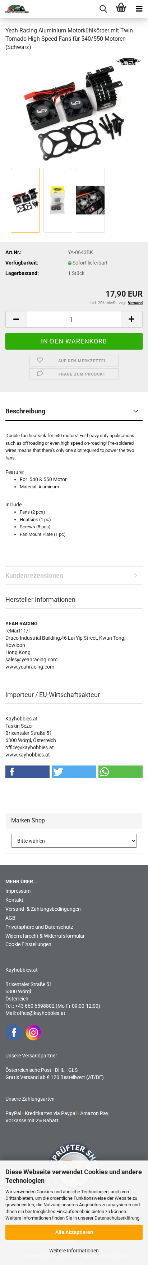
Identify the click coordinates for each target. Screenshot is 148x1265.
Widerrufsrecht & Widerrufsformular (45, 936)
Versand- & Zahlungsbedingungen (43, 909)
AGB (10, 918)
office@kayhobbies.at (41, 1013)
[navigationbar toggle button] (139, 9)
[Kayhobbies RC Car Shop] (14, 9)
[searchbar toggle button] (103, 9)
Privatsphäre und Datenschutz (39, 927)
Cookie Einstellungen (28, 944)
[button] (16, 319)
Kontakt (14, 900)
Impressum (18, 891)
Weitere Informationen (74, 1250)
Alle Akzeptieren (74, 1232)
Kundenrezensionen (34, 575)
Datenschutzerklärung (116, 1218)
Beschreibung (25, 411)
